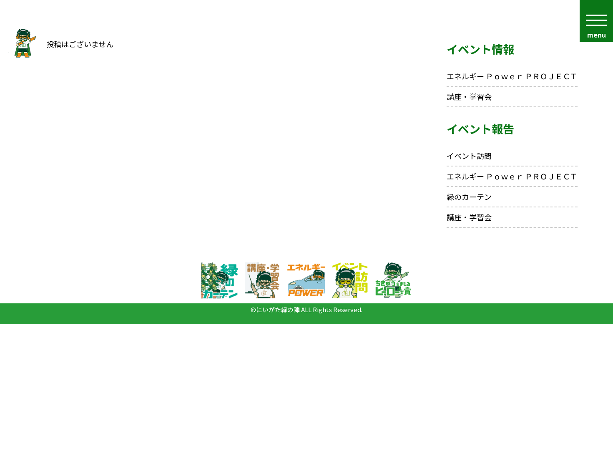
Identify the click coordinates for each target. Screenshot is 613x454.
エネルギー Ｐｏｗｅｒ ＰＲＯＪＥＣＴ (512, 76)
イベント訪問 (469, 155)
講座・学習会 (469, 96)
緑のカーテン (469, 196)
